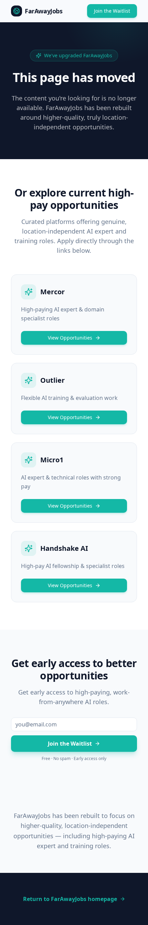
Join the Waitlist (112, 11)
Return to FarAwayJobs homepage (70, 899)
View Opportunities (70, 337)
